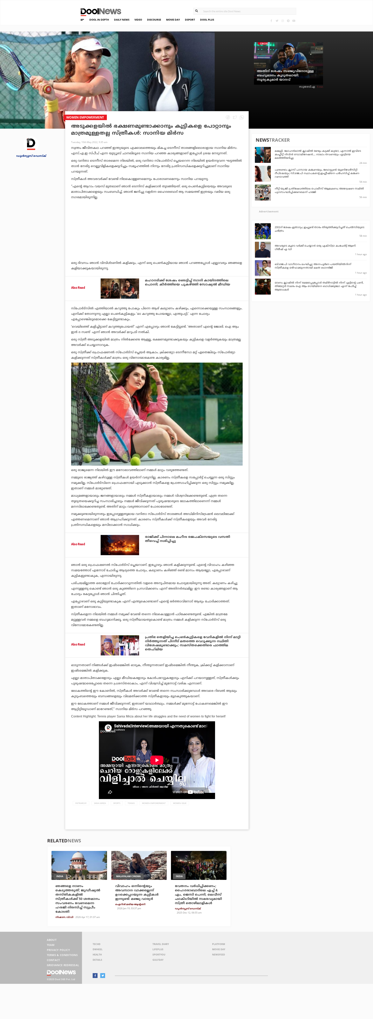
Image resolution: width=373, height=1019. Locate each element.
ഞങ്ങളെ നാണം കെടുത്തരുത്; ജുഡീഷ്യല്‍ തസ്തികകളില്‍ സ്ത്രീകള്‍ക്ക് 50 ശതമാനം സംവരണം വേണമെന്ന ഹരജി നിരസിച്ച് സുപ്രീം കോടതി (77, 899)
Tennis (131, 803)
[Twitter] (277, 20)
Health (97, 954)
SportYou (159, 954)
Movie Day (218, 949)
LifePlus (158, 949)
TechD (96, 944)
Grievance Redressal (63, 965)
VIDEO (138, 19)
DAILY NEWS (121, 19)
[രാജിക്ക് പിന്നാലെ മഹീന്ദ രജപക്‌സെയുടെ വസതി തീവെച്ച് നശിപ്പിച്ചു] (120, 545)
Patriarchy (81, 803)
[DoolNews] (99, 11)
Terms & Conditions (62, 955)
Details (97, 959)
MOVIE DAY (173, 19)
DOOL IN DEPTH (99, 19)
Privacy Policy (58, 950)
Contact (53, 960)
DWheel (98, 949)
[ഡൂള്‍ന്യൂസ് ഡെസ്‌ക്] (31, 144)
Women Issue (179, 803)
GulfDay (158, 959)
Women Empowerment (154, 803)
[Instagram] (282, 20)
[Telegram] (288, 20)
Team (51, 945)
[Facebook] (271, 20)
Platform (218, 944)
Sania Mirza (100, 803)
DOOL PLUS (207, 19)
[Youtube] (293, 20)
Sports (116, 803)
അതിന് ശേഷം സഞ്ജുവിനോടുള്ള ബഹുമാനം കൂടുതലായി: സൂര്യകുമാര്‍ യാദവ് (285, 75)
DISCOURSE (154, 19)
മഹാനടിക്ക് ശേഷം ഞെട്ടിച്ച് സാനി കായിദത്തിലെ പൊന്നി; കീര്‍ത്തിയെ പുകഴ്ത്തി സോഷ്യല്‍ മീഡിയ (187, 283)
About (52, 940)
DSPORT (190, 19)
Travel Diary (161, 944)
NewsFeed (218, 954)
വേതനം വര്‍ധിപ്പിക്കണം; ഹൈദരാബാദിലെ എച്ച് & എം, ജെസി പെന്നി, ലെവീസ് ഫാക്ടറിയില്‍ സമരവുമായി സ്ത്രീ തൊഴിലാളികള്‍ (198, 894)
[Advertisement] (157, 241)
